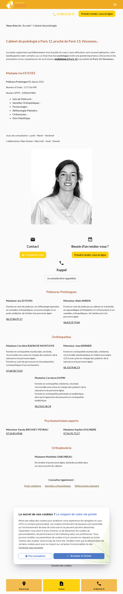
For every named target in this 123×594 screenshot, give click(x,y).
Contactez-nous (33, 254)
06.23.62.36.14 (43, 406)
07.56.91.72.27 (71, 433)
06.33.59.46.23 (71, 367)
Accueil (26, 25)
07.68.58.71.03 (14, 370)
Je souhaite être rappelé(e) (61, 278)
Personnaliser (37, 556)
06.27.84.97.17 (14, 318)
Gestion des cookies (61, 565)
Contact (61, 589)
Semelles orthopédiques (58, 485)
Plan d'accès (24, 589)
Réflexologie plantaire (87, 485)
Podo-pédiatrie (32, 485)
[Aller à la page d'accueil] (16, 4)
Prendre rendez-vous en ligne (97, 13)
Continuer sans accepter (31, 547)
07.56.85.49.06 (14, 433)
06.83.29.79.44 (71, 322)
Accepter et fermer (80, 555)
